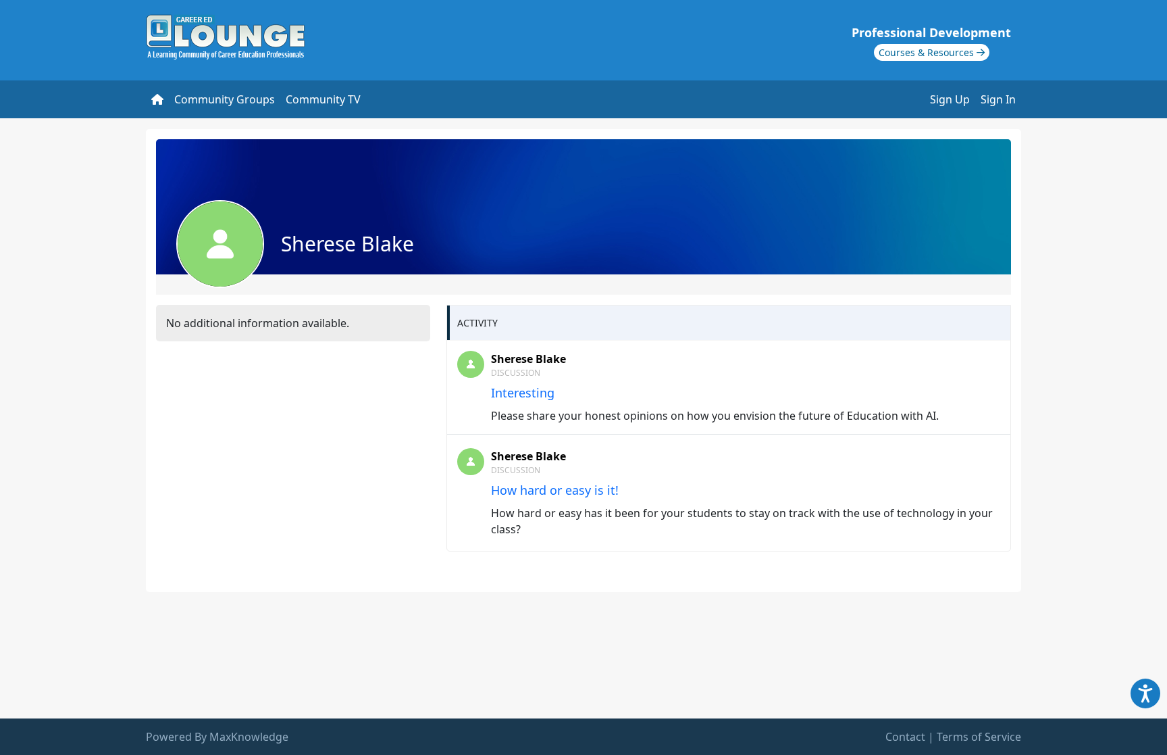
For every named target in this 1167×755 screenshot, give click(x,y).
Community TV (323, 99)
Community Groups (224, 99)
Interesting (522, 393)
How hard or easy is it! (555, 490)
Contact (905, 736)
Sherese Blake (528, 358)
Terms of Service (979, 736)
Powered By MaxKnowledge (217, 736)
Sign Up (950, 99)
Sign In (998, 99)
